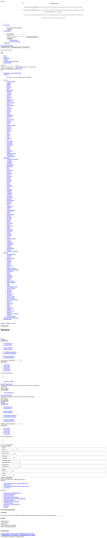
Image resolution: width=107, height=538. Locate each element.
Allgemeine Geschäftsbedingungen (12, 493)
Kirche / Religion (11, 282)
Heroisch (9, 199)
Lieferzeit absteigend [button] (9, 357)
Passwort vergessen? (15, 41)
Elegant (9, 179)
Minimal (9, 126)
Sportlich (9, 235)
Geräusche (9, 108)
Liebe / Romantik (11, 288)
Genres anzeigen (11, 81)
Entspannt (9, 180)
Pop (8, 132)
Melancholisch (10, 214)
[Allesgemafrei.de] (7, 45)
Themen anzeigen (11, 254)
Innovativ (9, 201)
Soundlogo (9, 143)
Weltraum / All (10, 310)
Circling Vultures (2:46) (6, 384)
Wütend (9, 250)
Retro (8, 135)
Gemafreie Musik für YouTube (11, 501)
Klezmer (9, 122)
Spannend (9, 231)
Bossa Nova (10, 90)
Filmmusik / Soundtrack (13, 269)
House (8, 112)
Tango (8, 146)
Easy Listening (10, 102)
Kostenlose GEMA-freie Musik (11, 504)
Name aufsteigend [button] (8, 347)
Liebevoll (9, 211)
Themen (6, 60)
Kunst (8, 285)
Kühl (8, 204)
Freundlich (9, 190)
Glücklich (9, 196)
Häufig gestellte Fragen (9, 494)
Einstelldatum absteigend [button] (10, 353)
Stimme (4, 470)
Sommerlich (10, 230)
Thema (4, 449)
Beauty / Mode (10, 258)
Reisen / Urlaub (11, 296)
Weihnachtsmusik (11, 153)
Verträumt (9, 247)
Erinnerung (9, 265)
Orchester (9, 131)
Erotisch (9, 184)
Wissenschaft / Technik (12, 313)
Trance (8, 149)
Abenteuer (9, 255)
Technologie (10, 303)
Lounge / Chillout (11, 125)
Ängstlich (9, 163)
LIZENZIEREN (4, 389)
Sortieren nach (4, 360)
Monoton (9, 216)
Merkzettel (6, 43)
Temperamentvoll (11, 238)
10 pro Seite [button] (7, 364)
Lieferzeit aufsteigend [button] (9, 356)
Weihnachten (10, 308)
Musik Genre (5, 453)
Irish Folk (9, 116)
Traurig (8, 240)
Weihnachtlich (10, 248)
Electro (8, 104)
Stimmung (4, 458)
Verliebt (9, 245)
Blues (8, 88)
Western (9, 312)
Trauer (8, 306)
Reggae (9, 133)
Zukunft (9, 315)
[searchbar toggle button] (26, 47)
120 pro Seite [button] (7, 370)
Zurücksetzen (9, 477)
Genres (5, 57)
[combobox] (4, 341)
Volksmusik (10, 150)
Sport (8, 302)
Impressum (6, 505)
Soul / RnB (9, 142)
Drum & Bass (10, 99)
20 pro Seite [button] (7, 366)
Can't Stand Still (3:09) (6, 395)
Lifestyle (9, 289)
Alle (5, 55)
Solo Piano (9, 141)
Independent (10, 115)
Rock (8, 136)
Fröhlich (9, 191)
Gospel (8, 109)
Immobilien (10, 276)
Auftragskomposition (9, 500)
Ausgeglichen (10, 165)
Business (9, 259)
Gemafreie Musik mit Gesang (11, 61)
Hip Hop (9, 111)
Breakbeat (9, 91)
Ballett (8, 85)
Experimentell (10, 105)
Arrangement (5, 466)
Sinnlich (9, 228)
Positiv (8, 221)
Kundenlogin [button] (7, 31)
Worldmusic (10, 155)
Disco (8, 98)
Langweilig (10, 206)
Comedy (9, 262)
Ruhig (8, 224)
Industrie (9, 278)
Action (8, 257)
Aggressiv (9, 160)
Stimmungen (7, 58)
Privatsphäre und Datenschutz (11, 497)
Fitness (8, 272)
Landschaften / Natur (12, 286)
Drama (8, 264)
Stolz (8, 237)
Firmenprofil (10, 271)
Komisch (9, 203)
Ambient (9, 83)
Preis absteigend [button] (8, 345)
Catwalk (9, 261)
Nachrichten (10, 293)
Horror (8, 274)
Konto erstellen (14, 40)
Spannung (9, 300)
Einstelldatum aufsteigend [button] (10, 352)
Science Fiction (10, 298)
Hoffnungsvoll (10, 200)
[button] (7, 25)
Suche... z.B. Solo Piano (29, 67)
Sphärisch (9, 234)
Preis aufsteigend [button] (8, 343)
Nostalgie (9, 295)
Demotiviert (10, 170)
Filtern (2, 477)
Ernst (8, 183)
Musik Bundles (7, 62)
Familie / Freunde (11, 268)
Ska (8, 139)
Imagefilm (9, 275)
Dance (8, 95)
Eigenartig (9, 176)
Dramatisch (10, 173)
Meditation (9, 291)
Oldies (8, 129)
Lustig (8, 213)
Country (9, 92)
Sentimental (10, 225)
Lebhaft (9, 207)
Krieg (8, 283)
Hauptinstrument (6, 462)
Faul (8, 187)
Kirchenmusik (10, 119)
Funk (8, 107)
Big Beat (9, 87)
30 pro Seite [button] (7, 367)
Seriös (8, 227)
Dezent (8, 172)
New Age (9, 128)
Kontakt (6, 507)
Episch (8, 182)
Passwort (9, 37)
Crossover (9, 94)
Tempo (4, 475)
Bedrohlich (9, 166)
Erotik (8, 267)
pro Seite (3, 373)
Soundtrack (10, 145)
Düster (8, 175)
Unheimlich (10, 244)
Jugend (8, 279)
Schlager (9, 138)
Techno (9, 148)
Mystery (9, 292)
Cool (8, 169)
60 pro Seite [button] (7, 369)
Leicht (8, 208)
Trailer (8, 305)
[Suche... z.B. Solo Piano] (19, 67)
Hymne (9, 114)
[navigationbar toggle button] (5, 47)
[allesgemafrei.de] (1, 70)
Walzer (8, 152)
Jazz (8, 118)
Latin (8, 124)
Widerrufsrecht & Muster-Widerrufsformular (15, 498)
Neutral (9, 220)
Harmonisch (10, 197)
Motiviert (9, 217)
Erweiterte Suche (17, 68)
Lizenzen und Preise (9, 495)
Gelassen (9, 194)
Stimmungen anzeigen (12, 159)
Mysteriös (9, 218)
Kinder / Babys (10, 281)
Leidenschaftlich (11, 210)
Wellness (9, 309)
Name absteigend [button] (8, 349)
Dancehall (9, 97)
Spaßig (8, 233)
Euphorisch (10, 186)
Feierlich (9, 189)
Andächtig (9, 162)
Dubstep (9, 101)
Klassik (9, 121)
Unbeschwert (10, 242)
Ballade (9, 84)
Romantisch (10, 223)
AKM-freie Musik (8, 502)
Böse (8, 167)
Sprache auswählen (12, 27)
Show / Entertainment (12, 299)
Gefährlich (9, 193)
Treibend (9, 241)
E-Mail (8, 35)
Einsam (9, 177)
